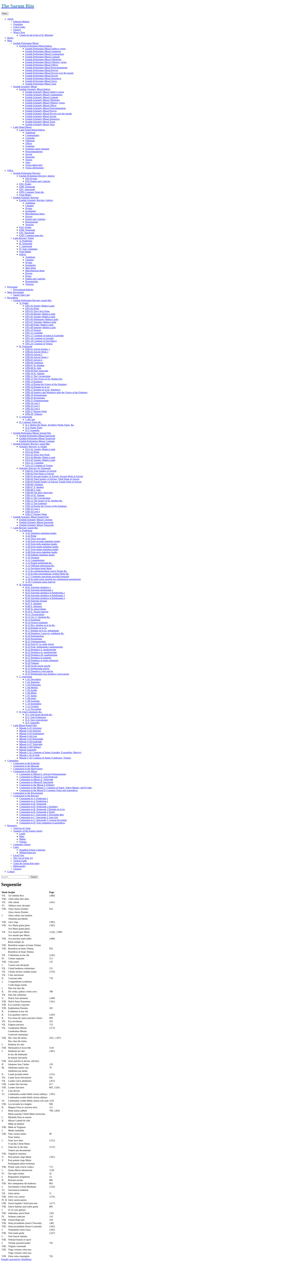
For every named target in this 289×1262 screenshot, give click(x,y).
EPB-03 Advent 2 (33, 354)
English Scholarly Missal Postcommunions (45, 108)
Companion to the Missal (25, 771)
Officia (28, 143)
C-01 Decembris (33, 679)
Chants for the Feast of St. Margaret (36, 35)
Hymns (28, 208)
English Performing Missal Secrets (41, 75)
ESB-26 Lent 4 (32, 511)
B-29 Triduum (32, 663)
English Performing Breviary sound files (32, 300)
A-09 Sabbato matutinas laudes (40, 555)
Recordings (12, 297)
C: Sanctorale (25, 246)
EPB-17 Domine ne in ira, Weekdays (43, 389)
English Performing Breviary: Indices (37, 176)
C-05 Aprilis (31, 690)
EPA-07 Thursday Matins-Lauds (40, 322)
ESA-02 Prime (32, 452)
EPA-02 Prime (32, 308)
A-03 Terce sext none (35, 538)
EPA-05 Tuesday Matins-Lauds (40, 316)
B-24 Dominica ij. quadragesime (40, 649)
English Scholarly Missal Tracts (40, 121)
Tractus (28, 159)
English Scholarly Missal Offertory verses (45, 103)
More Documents (15, 292)
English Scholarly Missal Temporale (36, 525)
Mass (9, 40)
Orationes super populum (37, 149)
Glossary (17, 869)
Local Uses (18, 855)
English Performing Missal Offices (41, 65)
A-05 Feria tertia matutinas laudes (41, 544)
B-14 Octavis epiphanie (36, 622)
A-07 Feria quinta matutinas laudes (41, 549)
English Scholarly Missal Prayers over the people (48, 113)
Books (10, 38)
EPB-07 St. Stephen (34, 365)
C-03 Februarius (33, 684)
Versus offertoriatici (34, 167)
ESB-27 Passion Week (36, 514)
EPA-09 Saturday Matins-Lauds (40, 327)
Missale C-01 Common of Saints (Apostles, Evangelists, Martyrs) (50, 752)
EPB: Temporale (27, 186)
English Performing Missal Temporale (37, 438)
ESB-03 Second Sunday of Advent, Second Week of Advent (54, 476)
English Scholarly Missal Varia (39, 124)
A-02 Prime (30, 536)
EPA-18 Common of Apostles (39, 338)
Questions (18, 24)
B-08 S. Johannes (33, 606)
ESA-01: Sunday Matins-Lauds (40, 449)
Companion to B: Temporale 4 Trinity (37, 812)
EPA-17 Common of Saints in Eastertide (44, 335)
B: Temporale (25, 243)
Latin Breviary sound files (25, 527)
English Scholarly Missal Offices (40, 105)
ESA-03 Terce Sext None (37, 454)
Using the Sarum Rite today (26, 863)
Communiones (32, 135)
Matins (22, 839)
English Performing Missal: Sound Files (32, 433)
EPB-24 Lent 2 (32, 403)
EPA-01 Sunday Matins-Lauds (39, 306)
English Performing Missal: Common (37, 441)
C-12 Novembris (33, 709)
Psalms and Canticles (35, 219)
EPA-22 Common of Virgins (39, 343)
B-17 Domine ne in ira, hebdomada (42, 630)
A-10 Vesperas (32, 557)
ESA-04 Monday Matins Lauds (40, 457)
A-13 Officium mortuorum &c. (40, 565)
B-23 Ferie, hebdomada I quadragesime (44, 647)
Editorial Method (21, 21)
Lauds (22, 833)
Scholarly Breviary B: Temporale (35, 468)
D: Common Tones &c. (30, 422)
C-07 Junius (31, 695)
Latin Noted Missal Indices (32, 130)
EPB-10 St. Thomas (34, 373)
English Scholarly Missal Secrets (40, 116)
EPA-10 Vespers (33, 330)
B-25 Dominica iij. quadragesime (41, 652)
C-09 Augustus (32, 701)
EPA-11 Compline (34, 333)
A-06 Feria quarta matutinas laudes (41, 546)
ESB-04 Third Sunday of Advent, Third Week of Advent (52, 479)
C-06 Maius (31, 693)
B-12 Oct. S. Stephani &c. (37, 617)
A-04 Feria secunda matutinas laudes (42, 541)
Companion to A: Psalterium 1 (33, 798)
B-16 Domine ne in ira (36, 628)
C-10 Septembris (33, 703)
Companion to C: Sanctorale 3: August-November (43, 820)
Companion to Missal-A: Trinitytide (36, 779)
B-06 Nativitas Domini (36, 601)
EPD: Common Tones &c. (31, 192)
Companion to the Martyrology (28, 768)
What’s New (19, 32)
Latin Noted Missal (22, 127)
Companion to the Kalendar (26, 763)
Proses (28, 276)
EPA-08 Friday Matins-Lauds (39, 324)
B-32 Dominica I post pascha (39, 671)
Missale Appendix (27, 749)
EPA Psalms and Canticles (37, 181)
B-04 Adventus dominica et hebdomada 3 (45, 595)
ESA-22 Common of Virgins (39, 465)
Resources (12, 825)
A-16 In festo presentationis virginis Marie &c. (47, 574)
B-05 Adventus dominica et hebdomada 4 (45, 598)
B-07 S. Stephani (33, 603)
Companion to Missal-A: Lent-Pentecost (38, 777)
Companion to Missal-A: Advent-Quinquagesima (42, 774)
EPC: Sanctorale (27, 189)
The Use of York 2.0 (23, 858)
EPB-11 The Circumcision (37, 376)
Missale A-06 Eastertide (30, 741)
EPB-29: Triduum (33, 414)
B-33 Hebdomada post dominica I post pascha (47, 674)
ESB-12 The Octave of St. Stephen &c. (44, 500)
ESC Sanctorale (26, 232)
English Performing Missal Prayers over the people (49, 73)
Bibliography (19, 866)
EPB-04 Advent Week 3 (36, 357)
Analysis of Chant (21, 828)
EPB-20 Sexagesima (35, 398)
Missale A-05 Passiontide (31, 739)
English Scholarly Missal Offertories (42, 100)
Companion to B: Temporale (32, 804)
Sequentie (30, 157)
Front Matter (25, 195)
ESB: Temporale (27, 230)
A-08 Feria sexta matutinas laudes (41, 552)
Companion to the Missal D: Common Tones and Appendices (48, 790)
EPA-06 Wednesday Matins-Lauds (41, 319)
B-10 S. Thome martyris (36, 611)
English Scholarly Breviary (26, 197)
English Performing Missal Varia (40, 84)
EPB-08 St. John (33, 368)
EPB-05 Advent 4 (33, 360)
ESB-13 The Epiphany (36, 503)
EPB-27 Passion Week (36, 411)
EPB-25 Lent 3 (32, 406)
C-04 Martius (31, 687)
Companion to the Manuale (26, 766)
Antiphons (30, 203)
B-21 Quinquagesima (35, 641)
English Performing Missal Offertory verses (46, 62)
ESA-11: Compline (34, 463)
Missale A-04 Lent (28, 736)
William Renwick (27, 852)
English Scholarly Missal (25, 86)
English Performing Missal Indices (35, 46)
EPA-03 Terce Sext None (37, 311)
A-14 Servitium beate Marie (38, 568)
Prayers (28, 216)
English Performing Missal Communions (44, 54)
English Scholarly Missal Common (35, 519)
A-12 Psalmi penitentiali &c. (38, 563)
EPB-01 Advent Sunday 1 (37, 349)
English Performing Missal (26, 43)
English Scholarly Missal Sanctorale (36, 522)
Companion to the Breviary (26, 795)
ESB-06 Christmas (34, 484)
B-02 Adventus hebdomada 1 (39, 590)
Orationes (29, 146)
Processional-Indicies (23, 289)
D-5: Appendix (32, 430)
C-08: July (30, 419)
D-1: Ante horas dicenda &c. (39, 714)
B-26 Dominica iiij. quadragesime (41, 655)
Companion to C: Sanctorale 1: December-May (41, 814)
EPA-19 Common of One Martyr (41, 341)
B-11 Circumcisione (34, 614)
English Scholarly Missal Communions (43, 94)
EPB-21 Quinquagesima (36, 400)
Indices (22, 254)
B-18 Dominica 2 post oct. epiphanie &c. (44, 633)
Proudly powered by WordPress (16, 1259)
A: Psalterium (25, 241)
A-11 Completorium (34, 560)
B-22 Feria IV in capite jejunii (39, 644)
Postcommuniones (34, 151)
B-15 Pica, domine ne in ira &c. (40, 625)
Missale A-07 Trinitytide (30, 744)
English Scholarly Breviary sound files (31, 444)
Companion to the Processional (28, 793)
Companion (12, 760)
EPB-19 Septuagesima (36, 395)
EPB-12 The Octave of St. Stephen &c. (44, 379)
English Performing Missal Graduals (42, 56)
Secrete (28, 154)
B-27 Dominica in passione (38, 657)
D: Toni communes (28, 249)
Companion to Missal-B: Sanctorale (36, 782)
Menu (4, 13)
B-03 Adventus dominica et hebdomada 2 (45, 592)
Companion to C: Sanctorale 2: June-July (38, 817)
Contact (11, 871)
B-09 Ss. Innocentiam (35, 609)
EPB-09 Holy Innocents (36, 370)
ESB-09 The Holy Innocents (39, 492)
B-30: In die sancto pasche (37, 666)
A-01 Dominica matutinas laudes (40, 533)
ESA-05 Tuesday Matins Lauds (40, 460)
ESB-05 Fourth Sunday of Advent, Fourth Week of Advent (53, 481)
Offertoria (30, 140)
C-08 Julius (30, 698)
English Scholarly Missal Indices (34, 89)
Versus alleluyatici (33, 165)
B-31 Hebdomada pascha (37, 668)
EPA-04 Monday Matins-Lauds (40, 314)
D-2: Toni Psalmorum (35, 717)
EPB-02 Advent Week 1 (36, 352)
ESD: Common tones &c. (31, 235)
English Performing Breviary (27, 173)
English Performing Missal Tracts (41, 81)
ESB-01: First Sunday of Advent (40, 471)
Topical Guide (20, 860)
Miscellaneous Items (35, 213)
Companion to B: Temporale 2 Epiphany (38, 806)
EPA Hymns (31, 178)
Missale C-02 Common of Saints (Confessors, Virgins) (45, 758)
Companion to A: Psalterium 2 (33, 801)
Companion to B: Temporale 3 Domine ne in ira (42, 809)
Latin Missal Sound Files (25, 725)
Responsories (31, 222)
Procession (12, 287)
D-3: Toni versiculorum (36, 720)
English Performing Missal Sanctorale (37, 435)
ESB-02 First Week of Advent (39, 473)
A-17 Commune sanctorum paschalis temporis (47, 576)
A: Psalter (24, 303)
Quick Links (19, 27)
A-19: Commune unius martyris (40, 582)
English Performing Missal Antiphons (43, 51)
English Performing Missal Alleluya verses (45, 48)
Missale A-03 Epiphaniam (31, 733)
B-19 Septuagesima (34, 636)
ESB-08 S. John (33, 490)
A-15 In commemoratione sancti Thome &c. (46, 571)
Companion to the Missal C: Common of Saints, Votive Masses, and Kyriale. (55, 787)
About (10, 19)
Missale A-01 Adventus (30, 728)
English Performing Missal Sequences (43, 78)
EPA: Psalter (25, 184)
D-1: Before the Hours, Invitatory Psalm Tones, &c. (49, 425)
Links (16, 847)
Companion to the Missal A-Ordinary (37, 785)
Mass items (30, 268)
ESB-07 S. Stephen (34, 487)
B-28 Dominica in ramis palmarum (41, 660)
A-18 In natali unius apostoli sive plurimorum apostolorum (53, 579)
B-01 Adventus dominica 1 (38, 587)
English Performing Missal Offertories (43, 59)
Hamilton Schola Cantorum (32, 850)
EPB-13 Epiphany (34, 381)
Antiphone (30, 132)
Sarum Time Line (21, 295)
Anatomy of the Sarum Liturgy (28, 831)
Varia (27, 162)
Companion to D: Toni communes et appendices (42, 823)
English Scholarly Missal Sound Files (31, 517)
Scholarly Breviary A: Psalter (33, 446)
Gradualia (30, 138)
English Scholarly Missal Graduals (41, 97)
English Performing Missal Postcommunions (46, 67)
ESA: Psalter (25, 227)
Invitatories (30, 211)
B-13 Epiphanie (32, 620)
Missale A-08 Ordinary (30, 747)
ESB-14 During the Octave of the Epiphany (46, 506)
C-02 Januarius (32, 682)
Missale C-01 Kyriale (29, 755)
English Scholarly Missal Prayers (41, 111)
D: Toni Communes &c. (30, 712)
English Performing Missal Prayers (41, 70)
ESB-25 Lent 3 (32, 509)
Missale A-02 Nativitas (30, 730)
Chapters (29, 205)
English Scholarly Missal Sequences (42, 119)
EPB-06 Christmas (34, 362)
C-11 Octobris (32, 706)
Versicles (29, 224)
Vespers (23, 841)
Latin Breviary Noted (23, 238)
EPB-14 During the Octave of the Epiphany (46, 384)
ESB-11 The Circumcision (37, 498)
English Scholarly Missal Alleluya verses (44, 92)
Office (10, 170)
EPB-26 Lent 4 (32, 408)
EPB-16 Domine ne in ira (37, 387)
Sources (17, 29)
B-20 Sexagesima (33, 638)
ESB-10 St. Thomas (34, 495)
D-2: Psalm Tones (33, 427)
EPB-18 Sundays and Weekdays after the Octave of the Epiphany (56, 392)
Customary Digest (21, 844)
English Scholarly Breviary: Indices (36, 200)
